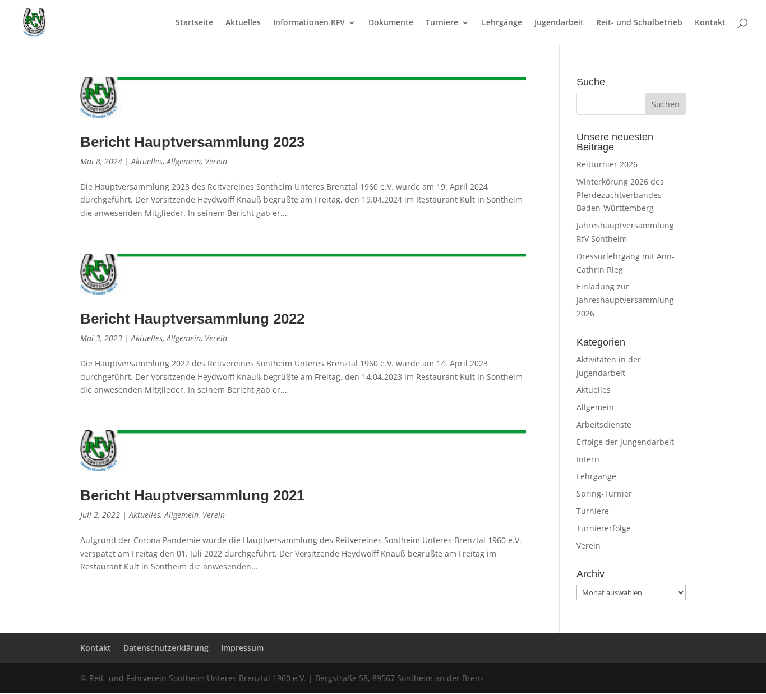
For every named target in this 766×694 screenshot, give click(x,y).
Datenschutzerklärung (166, 647)
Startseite (194, 23)
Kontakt (710, 23)
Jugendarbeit (559, 23)
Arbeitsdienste (603, 424)
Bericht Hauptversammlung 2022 (192, 318)
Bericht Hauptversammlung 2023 (192, 142)
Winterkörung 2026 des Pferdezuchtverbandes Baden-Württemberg (620, 195)
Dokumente (390, 23)
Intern (587, 459)
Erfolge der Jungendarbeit (625, 441)
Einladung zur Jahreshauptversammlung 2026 (625, 300)
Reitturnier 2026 (607, 164)
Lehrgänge (502, 23)
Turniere (442, 23)
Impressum (242, 647)
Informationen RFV (309, 23)
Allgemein (184, 161)
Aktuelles (243, 23)
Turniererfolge (603, 528)
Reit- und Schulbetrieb (639, 23)
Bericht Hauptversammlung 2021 (192, 495)
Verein (216, 161)
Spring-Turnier (604, 493)
